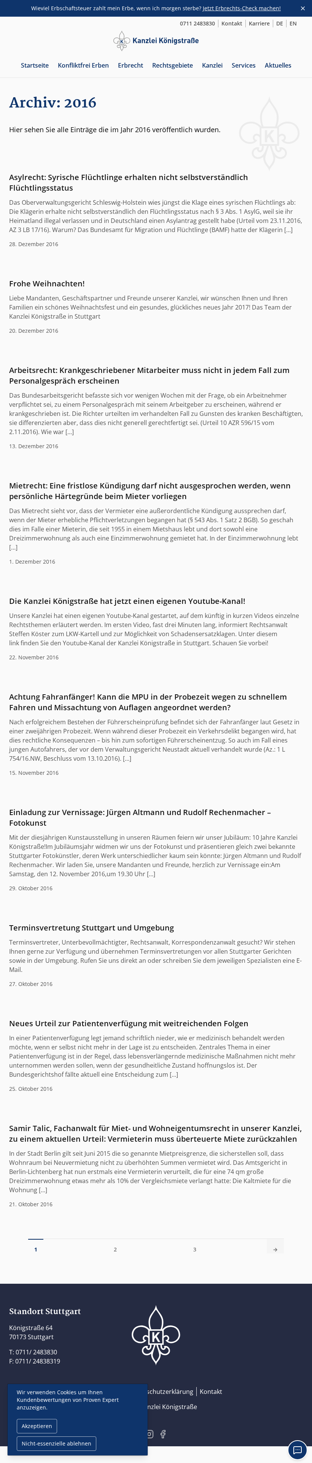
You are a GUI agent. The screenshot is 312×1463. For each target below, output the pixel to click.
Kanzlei (212, 65)
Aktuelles (278, 65)
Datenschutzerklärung (161, 1391)
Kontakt (231, 23)
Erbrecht (130, 65)
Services (244, 65)
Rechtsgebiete (172, 65)
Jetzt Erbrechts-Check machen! (242, 8)
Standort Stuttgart (45, 1311)
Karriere (259, 23)
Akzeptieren (37, 1426)
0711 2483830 (197, 23)
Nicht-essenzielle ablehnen (56, 1443)
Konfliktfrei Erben (83, 65)
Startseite (35, 65)
